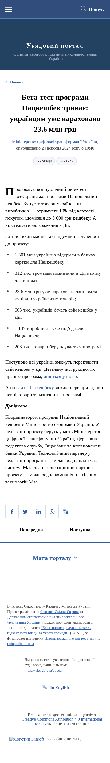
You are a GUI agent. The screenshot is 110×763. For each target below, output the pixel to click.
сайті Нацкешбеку (34, 387)
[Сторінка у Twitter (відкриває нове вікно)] (55, 699)
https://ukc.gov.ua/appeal (44, 670)
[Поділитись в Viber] (65, 511)
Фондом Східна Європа (59, 612)
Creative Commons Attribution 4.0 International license (62, 721)
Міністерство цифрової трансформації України (54, 141)
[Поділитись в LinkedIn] (38, 511)
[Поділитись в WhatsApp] (52, 511)
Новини (16, 82)
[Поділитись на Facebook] (12, 511)
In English (59, 687)
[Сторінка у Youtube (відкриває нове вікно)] (64, 699)
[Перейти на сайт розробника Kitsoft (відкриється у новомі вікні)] (26, 739)
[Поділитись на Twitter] (25, 511)
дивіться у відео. (60, 376)
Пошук (96, 9)
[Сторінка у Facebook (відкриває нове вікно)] (45, 699)
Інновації (44, 161)
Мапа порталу (52, 558)
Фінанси (67, 161)
